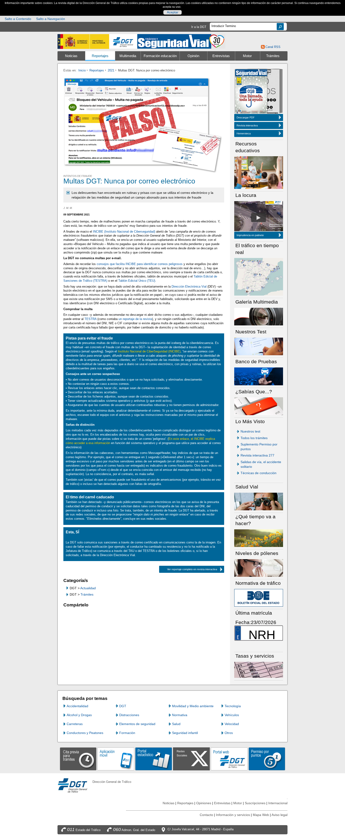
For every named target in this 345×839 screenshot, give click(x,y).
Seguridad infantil (185, 733)
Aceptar (172, 12)
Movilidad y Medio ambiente (193, 706)
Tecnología (233, 706)
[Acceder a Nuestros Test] (258, 346)
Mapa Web (261, 815)
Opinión (193, 56)
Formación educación (160, 56)
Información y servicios (233, 815)
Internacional (278, 803)
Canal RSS (272, 47)
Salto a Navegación (50, 19)
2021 (111, 70)
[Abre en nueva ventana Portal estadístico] (153, 759)
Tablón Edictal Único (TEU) (136, 280)
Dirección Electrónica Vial (189, 286)
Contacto (206, 815)
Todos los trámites (254, 438)
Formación (127, 733)
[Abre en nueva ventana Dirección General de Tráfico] (123, 41)
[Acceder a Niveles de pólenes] (258, 568)
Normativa (179, 715)
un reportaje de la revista (135, 319)
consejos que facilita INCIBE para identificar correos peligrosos (140, 264)
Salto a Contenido (18, 19)
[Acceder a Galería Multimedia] (258, 316)
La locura (258, 217)
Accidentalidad (77, 706)
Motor (247, 56)
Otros (229, 733)
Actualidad (88, 588)
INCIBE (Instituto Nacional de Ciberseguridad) (124, 231)
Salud (176, 724)
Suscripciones (255, 803)
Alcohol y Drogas (79, 715)
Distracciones (129, 715)
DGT (122, 706)
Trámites (273, 56)
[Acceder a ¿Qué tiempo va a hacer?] (258, 538)
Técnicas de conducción (258, 473)
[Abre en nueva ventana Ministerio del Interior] (83, 41)
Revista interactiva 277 (257, 455)
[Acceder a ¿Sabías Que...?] (258, 406)
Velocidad (232, 724)
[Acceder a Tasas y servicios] (258, 669)
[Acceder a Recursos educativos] (258, 172)
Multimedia (127, 56)
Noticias (71, 56)
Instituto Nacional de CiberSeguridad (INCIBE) (149, 351)
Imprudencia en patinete (250, 235)
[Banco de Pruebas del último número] (258, 376)
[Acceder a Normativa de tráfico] (258, 598)
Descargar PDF (246, 117)
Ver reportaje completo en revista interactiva (192, 569)
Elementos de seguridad (137, 724)
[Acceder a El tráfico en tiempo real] (258, 276)
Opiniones (203, 803)
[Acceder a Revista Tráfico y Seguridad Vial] (181, 41)
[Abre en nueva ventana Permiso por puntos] (267, 759)
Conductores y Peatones (85, 733)
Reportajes (100, 56)
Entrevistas (221, 56)
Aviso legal (280, 815)
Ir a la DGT (198, 27)
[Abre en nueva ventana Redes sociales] (191, 759)
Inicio (82, 70)
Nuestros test (250, 431)
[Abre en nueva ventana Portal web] (229, 759)
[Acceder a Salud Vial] (258, 501)
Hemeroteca (244, 133)
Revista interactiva (247, 125)
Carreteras (75, 724)
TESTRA (90, 319)
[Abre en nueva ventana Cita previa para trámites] (78, 759)
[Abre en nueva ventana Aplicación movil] (115, 759)
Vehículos (232, 715)
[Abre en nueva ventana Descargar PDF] (251, 91)
